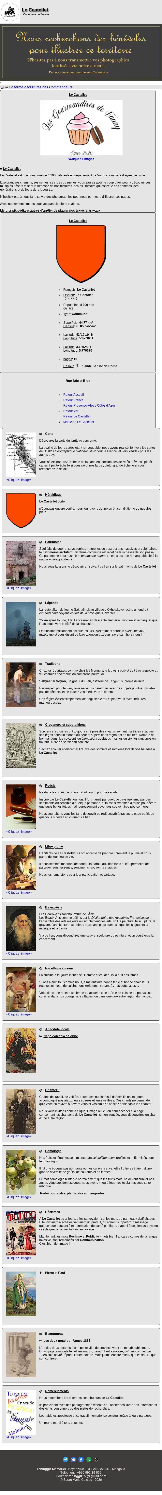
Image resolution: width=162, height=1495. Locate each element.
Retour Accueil (73, 394)
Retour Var (70, 411)
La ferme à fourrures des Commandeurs (40, 87)
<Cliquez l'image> (19, 480)
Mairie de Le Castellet (78, 422)
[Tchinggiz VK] (73, 1462)
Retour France (73, 400)
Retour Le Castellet (76, 416)
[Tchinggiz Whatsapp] (88, 1462)
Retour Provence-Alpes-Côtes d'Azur (89, 405)
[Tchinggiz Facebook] (81, 1462)
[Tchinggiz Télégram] (65, 1462)
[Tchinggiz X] (96, 1462)
